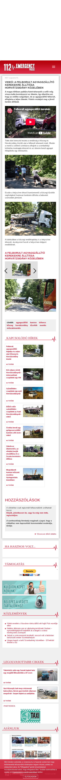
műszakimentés (14, 328)
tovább (11, 364)
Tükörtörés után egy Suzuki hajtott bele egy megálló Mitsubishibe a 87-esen (19, 671)
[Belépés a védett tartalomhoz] (30, 602)
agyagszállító (22, 322)
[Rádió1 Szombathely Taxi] (30, 716)
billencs (42, 322)
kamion (33, 322)
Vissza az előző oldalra (46, 534)
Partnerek (9, 706)
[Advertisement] (30, 30)
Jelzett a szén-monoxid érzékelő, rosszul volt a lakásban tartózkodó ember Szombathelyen (30, 636)
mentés (43, 325)
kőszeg (10, 325)
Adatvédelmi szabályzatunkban (25, 772)
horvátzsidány (21, 325)
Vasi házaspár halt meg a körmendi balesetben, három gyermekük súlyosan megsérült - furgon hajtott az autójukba (19, 691)
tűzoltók (33, 325)
